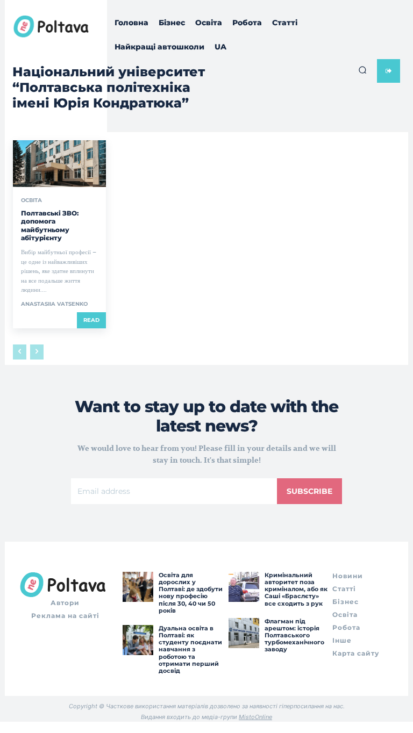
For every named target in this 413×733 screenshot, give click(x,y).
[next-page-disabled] (37, 352)
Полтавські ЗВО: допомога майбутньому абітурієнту (50, 225)
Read (91, 320)
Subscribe (309, 491)
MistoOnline (255, 717)
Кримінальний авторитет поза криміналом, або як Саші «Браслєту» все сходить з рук (296, 589)
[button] (362, 70)
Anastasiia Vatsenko (54, 303)
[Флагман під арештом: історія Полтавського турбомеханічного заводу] (244, 633)
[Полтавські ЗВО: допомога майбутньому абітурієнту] (59, 163)
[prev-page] (19, 352)
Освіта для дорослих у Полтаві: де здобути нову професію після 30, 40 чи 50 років (191, 592)
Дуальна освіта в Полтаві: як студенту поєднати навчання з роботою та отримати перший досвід (190, 649)
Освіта (31, 200)
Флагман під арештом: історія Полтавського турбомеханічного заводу (294, 635)
